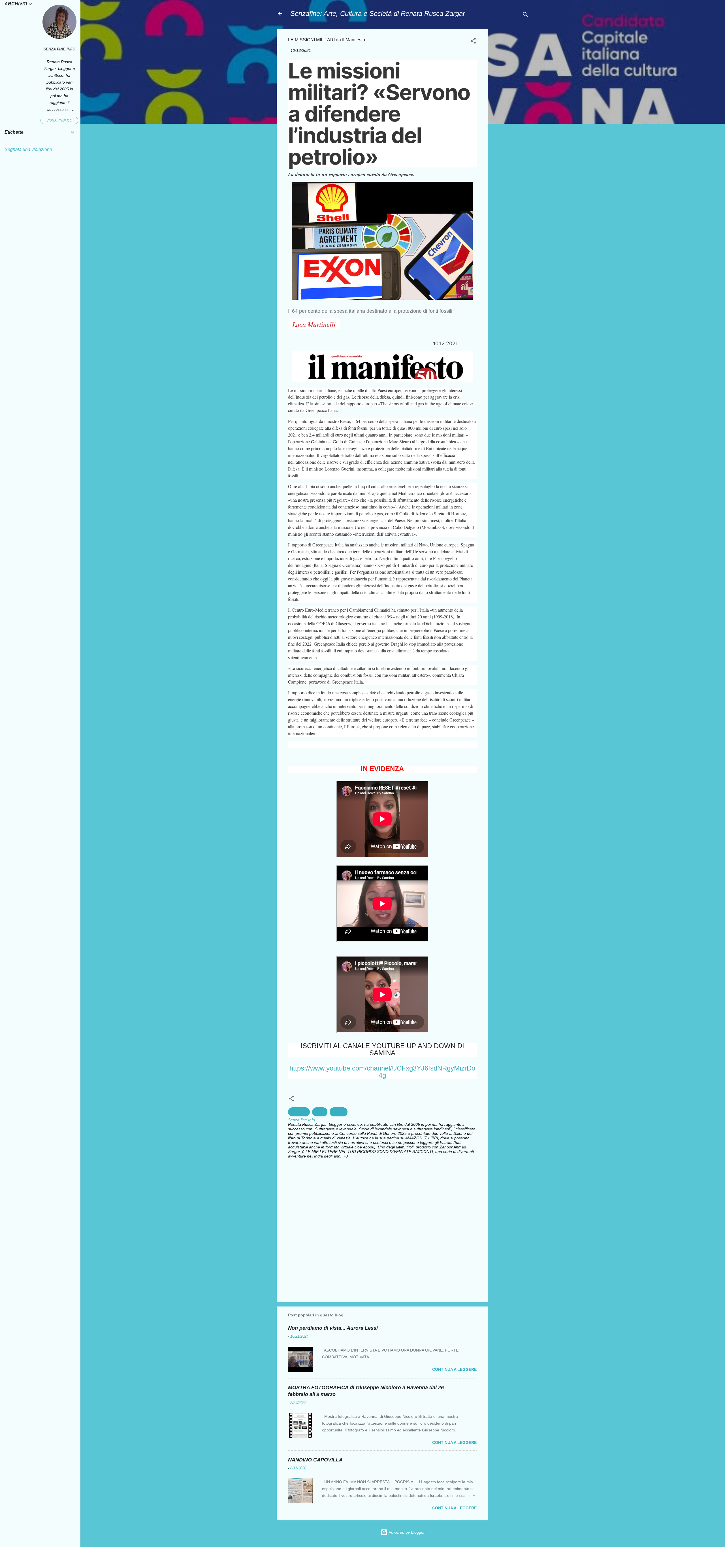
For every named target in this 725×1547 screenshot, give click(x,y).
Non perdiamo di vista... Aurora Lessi (333, 1328)
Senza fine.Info (59, 49)
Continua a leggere (454, 1369)
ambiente (299, 1112)
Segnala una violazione (28, 149)
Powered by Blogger (406, 1532)
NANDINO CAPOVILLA (315, 1460)
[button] (473, 41)
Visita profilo (59, 120)
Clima (320, 1112)
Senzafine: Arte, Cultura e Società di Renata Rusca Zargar (377, 13)
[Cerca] (525, 15)
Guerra (338, 1112)
